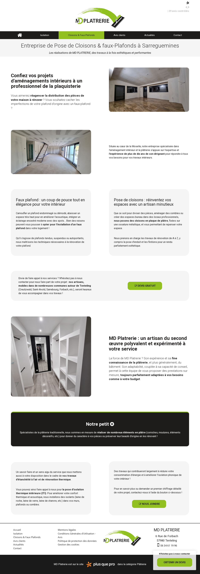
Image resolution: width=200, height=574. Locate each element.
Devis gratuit (145, 285)
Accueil (20, 35)
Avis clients (119, 35)
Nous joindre (149, 503)
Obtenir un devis (175, 562)
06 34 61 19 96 (168, 545)
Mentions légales (67, 529)
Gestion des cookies (68, 544)
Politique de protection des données (77, 540)
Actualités (149, 35)
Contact (178, 35)
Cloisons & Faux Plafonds (81, 35)
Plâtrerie (141, 564)
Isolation (44, 35)
